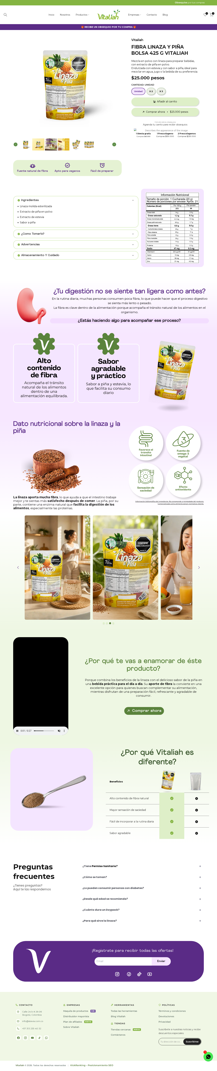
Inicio (51, 14)
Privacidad (165, 1022)
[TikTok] (39, 1038)
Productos (81, 14)
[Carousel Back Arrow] (18, 85)
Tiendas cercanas (125, 1029)
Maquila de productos (79, 1011)
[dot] (104, 623)
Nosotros (65, 14)
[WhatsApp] (46, 1038)
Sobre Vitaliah (71, 1027)
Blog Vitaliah (118, 1016)
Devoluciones (166, 1016)
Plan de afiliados (77, 1022)
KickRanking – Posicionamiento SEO (91, 1065)
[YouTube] (32, 1038)
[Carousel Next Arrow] (112, 85)
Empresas (133, 14)
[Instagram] (25, 1038)
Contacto (152, 14)
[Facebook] (18, 1038)
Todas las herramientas (124, 1011)
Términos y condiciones (172, 1011)
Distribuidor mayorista (76, 1016)
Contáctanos (118, 1035)
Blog (165, 14)
